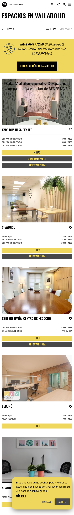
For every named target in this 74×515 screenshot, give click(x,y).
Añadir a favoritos (70, 129)
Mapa (68, 29)
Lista (53, 29)
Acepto (62, 501)
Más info (21, 496)
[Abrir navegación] (69, 4)
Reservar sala (37, 165)
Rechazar (46, 501)
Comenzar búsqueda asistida (37, 66)
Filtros (9, 29)
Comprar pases (37, 159)
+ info (37, 152)
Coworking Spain (12, 4)
